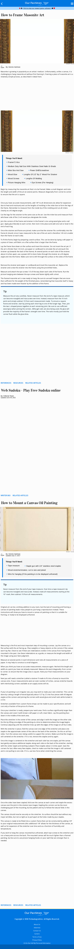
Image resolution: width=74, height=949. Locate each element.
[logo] (37, 3)
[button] (2, 3)
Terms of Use (37, 937)
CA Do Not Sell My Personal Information (37, 943)
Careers (37, 934)
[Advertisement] (37, 96)
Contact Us (37, 931)
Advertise (37, 928)
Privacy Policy (37, 940)
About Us (37, 924)
